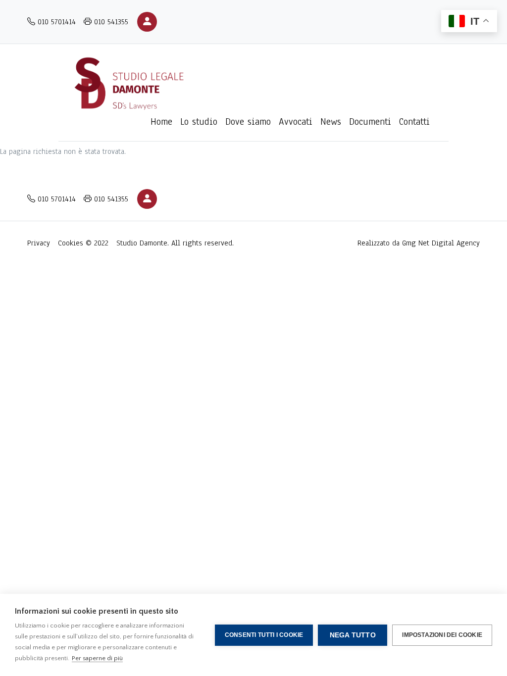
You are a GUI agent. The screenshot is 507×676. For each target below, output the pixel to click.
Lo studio (198, 121)
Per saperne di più (97, 658)
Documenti (370, 121)
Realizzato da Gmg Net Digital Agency (418, 243)
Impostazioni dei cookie (442, 634)
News (330, 121)
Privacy (38, 243)
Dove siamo (248, 121)
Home (161, 121)
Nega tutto (353, 635)
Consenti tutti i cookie (264, 634)
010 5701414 (55, 22)
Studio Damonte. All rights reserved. (175, 243)
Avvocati (295, 121)
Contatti (414, 121)
